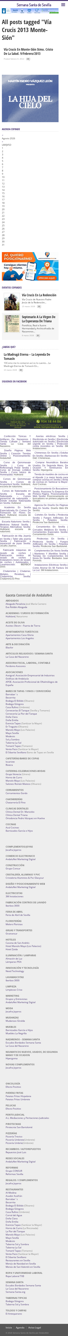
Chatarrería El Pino (16, 802)
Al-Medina (11, 1192)
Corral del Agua (14, 1215)
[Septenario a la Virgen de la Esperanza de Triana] (11, 331)
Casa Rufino (12, 707)
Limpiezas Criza (14, 989)
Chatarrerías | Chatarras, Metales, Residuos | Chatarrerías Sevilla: (15, 574)
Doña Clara (12, 717)
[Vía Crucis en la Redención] (11, 309)
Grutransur (11, 933)
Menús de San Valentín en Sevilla (23, 1266)
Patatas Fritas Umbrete (18, 1099)
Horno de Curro (14, 777)
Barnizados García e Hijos (19, 830)
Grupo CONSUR (14, 1170)
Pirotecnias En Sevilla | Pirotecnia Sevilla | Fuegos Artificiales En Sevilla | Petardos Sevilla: (50, 542)
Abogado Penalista (15, 603)
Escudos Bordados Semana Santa (23, 1042)
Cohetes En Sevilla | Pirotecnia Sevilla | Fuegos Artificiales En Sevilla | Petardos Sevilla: (50, 517)
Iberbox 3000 (12, 905)
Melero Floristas (14, 924)
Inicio (9, 1327)
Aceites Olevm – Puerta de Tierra (23, 625)
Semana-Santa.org (15, 1292)
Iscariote (10, 761)
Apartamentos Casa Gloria (20, 635)
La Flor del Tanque (15, 1231)
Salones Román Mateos (18, 784)
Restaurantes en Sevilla (18, 1260)
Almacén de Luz (14, 958)
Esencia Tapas (13, 723)
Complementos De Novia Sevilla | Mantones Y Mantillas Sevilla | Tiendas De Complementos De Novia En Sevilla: (50, 554)
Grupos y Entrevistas (16, 999)
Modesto (10, 736)
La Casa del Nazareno (17, 656)
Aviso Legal (34, 1327)
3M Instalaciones (14, 896)
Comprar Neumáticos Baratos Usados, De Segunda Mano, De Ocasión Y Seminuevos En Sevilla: (50, 466)
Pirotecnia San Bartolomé (19, 1127)
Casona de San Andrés (17, 942)
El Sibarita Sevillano (16, 752)
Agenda (20, 1327)
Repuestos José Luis (16, 1152)
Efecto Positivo (13, 1086)
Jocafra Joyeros (13, 850)
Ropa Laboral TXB (15, 1276)
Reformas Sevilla (14, 1174)
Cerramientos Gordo (16, 793)
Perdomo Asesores (16, 666)
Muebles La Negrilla (16, 1033)
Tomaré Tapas (13, 746)
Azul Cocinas (12, 827)
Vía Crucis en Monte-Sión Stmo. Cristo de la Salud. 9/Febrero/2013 (28, 51)
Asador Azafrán (14, 1196)
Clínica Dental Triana (17, 815)
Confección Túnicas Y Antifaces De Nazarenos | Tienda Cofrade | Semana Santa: (15, 440)
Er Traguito (11, 726)
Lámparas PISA (14, 961)
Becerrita (10, 697)
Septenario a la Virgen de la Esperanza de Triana (38, 319)
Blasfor (9, 647)
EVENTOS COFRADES (12, 287)
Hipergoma (12, 1058)
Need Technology (15, 971)
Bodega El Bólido (14, 700)
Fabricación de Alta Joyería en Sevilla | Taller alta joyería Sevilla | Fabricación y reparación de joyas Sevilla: (15, 540)
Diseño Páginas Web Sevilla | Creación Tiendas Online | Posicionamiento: (15, 453)
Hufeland (10, 616)
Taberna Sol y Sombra (17, 1244)
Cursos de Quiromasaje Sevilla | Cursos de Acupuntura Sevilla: (15, 482)
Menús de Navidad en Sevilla (21, 1263)
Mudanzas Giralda (15, 1020)
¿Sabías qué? (8, 347)
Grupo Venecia (13, 774)
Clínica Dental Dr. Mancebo (20, 811)
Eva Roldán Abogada (16, 607)
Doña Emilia (12, 720)
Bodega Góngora (15, 704)
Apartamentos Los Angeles (20, 638)
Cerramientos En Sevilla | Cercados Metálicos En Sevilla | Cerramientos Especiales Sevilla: (50, 529)
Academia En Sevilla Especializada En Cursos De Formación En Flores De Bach (15, 511)
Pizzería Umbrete (15, 1139)
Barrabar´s (12, 694)
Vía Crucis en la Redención (39, 295)
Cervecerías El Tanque (17, 710)
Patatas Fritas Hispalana (18, 1096)
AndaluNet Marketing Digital (21, 859)
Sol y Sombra (12, 739)
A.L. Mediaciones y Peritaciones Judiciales (27, 1118)
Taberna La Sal (13, 742)
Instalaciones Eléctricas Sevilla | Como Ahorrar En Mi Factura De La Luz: (50, 568)
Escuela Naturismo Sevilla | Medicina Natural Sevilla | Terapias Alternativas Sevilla (15, 524)
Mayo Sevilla (12, 733)
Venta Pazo (11, 749)
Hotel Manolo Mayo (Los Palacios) (23, 946)
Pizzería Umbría (14, 1143)
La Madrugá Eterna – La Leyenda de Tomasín (27, 356)
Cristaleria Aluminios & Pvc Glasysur (25, 877)
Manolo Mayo (13, 729)
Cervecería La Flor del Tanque (21, 713)
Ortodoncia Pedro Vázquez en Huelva (25, 818)
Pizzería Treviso (14, 1136)
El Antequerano (14, 1313)
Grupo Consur (13, 868)
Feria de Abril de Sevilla (18, 915)
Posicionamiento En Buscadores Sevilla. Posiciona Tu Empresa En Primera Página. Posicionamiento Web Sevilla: (50, 492)
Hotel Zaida (12, 949)
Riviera (9, 765)
